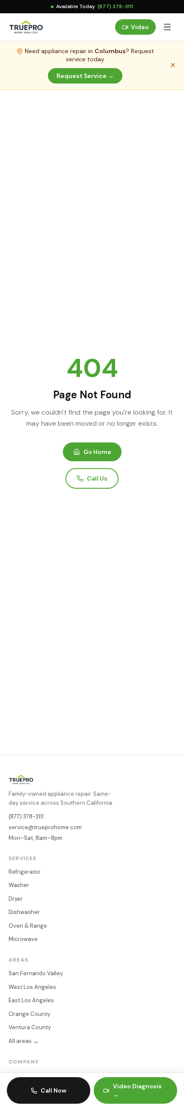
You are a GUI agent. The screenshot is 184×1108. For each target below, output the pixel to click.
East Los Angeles (31, 1000)
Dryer (16, 898)
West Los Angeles (32, 987)
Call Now (53, 1090)
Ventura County (30, 1027)
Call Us (97, 478)
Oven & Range (28, 925)
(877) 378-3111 (115, 6)
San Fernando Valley (36, 973)
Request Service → (85, 76)
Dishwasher (24, 912)
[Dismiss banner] (173, 65)
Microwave (23, 939)
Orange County (29, 1014)
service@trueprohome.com (45, 827)
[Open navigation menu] (167, 27)
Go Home (97, 452)
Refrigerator (25, 871)
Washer (19, 885)
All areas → (24, 1041)
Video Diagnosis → (137, 1090)
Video (140, 27)
